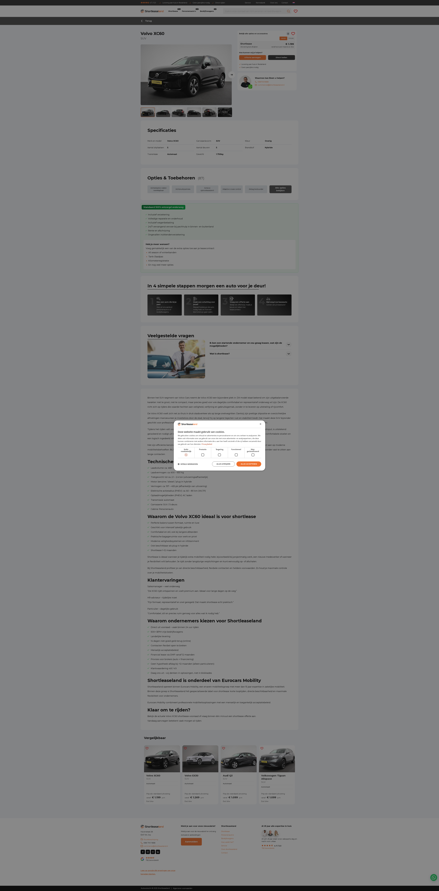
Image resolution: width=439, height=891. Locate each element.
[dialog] (219, 445)
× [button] (260, 424)
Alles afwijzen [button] (223, 464)
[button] (188, 464)
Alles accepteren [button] (249, 464)
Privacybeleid (207, 444)
